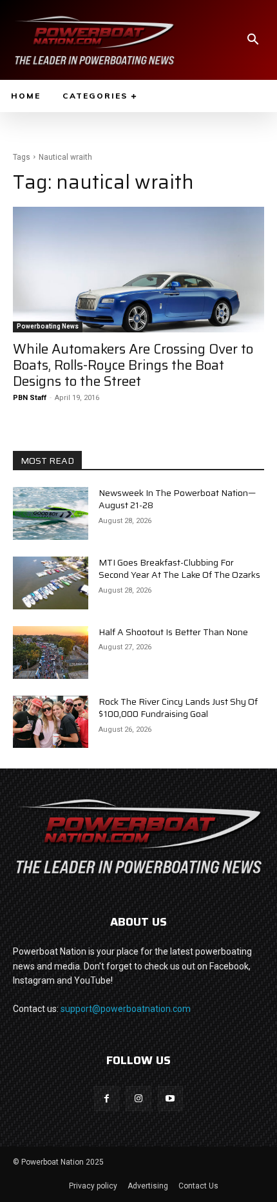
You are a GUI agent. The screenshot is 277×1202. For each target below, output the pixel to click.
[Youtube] (170, 1098)
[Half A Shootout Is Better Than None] (50, 652)
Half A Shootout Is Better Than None (173, 632)
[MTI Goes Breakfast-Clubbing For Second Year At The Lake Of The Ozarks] (50, 583)
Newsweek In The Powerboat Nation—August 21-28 (177, 499)
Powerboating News (48, 326)
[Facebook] (106, 1098)
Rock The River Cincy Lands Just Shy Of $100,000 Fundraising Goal (178, 707)
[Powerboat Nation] (95, 40)
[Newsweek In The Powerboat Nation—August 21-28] (50, 513)
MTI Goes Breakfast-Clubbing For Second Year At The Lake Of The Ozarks (179, 568)
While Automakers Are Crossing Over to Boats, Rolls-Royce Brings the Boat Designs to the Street (133, 365)
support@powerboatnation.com (126, 1009)
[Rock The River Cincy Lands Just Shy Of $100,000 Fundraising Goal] (50, 722)
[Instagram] (138, 1098)
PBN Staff (29, 398)
